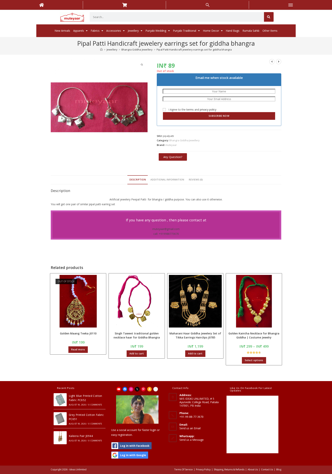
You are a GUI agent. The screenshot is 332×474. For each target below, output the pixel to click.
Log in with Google (133, 455)
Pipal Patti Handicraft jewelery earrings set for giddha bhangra (194, 49)
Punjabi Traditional (184, 30)
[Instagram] (131, 389)
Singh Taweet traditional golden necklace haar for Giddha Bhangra (137, 335)
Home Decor (211, 30)
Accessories (113, 30)
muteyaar (171, 145)
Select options (254, 360)
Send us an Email (190, 428)
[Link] (155, 389)
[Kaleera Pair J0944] (60, 437)
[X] (137, 389)
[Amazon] (149, 389)
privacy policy (208, 109)
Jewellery (133, 30)
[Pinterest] (143, 389)
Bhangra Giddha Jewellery (184, 140)
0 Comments (95, 404)
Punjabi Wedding (155, 30)
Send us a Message (191, 440)
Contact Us (267, 469)
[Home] (101, 49)
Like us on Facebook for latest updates (251, 389)
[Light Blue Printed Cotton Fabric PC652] (60, 399)
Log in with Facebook (134, 446)
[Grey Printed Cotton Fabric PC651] (60, 418)
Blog (278, 469)
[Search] (269, 17)
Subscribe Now (219, 115)
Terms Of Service (183, 469)
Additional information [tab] (167, 179)
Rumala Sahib (250, 30)
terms (190, 109)
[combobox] (177, 17)
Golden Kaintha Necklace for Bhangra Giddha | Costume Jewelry (253, 335)
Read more (78, 349)
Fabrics (95, 30)
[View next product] (278, 61)
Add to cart (136, 353)
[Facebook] (125, 389)
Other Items (269, 30)
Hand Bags (232, 30)
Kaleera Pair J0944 (81, 436)
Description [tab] (137, 179)
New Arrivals (62, 30)
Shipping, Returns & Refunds (229, 469)
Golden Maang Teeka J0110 (78, 333)
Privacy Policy (203, 469)
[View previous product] (272, 61)
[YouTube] (118, 389)
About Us (253, 469)
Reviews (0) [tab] (196, 179)
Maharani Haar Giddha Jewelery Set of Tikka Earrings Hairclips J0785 (195, 335)
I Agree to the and (192, 109)
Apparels (78, 30)
